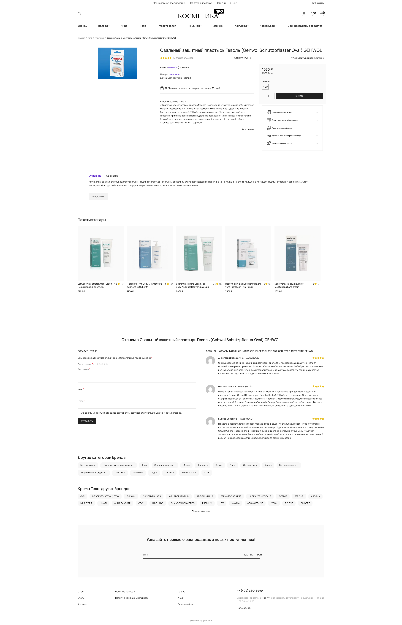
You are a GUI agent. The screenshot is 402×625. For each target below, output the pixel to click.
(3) (122, 284)
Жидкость (203, 464)
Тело (90, 38)
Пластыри (99, 38)
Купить (299, 95)
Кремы (218, 464)
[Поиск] (79, 14)
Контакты (82, 604)
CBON (141, 503)
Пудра (154, 472)
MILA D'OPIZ (86, 503)
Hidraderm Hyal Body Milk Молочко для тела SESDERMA (144, 285)
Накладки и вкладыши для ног (118, 464)
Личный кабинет (186, 604)
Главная (81, 38)
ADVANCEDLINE (255, 503)
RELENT (289, 503)
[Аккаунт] (304, 14)
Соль (206, 472)
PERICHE (299, 496)
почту (266, 597)
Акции (181, 597)
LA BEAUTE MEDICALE (260, 496)
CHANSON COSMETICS (183, 503)
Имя (81, 389)
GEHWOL (172, 67)
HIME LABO (157, 503)
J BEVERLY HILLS (205, 496)
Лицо (232, 464)
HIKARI (103, 503)
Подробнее (98, 196)
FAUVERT (305, 503)
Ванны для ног (189, 472)
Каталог (182, 591)
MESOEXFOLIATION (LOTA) (105, 496)
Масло (186, 464)
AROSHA (315, 496)
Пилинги (169, 472)
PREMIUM (207, 503)
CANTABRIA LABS (152, 496)
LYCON (274, 503)
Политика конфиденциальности (131, 597)
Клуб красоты (318, 3)
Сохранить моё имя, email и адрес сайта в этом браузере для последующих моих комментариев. (131, 412)
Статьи (81, 597)
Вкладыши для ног (288, 464)
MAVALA (235, 503)
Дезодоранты (250, 464)
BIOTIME (283, 496)
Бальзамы (138, 472)
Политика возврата (125, 591)
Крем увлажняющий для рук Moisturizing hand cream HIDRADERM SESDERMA (289, 286)
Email (81, 401)
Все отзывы (248, 129)
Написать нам (244, 607)
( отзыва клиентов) (183, 57)
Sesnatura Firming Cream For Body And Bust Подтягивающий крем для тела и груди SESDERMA (192, 288)
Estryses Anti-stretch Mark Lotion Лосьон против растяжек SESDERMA (95, 286)
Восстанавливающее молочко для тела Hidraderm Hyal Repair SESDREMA (243, 286)
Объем (265, 81)
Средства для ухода (164, 464)
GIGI (82, 496)
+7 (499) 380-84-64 (250, 591)
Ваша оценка (85, 364)
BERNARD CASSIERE (231, 496)
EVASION (131, 496)
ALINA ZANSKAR (122, 503)
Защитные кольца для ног (93, 472)
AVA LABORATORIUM (178, 496)
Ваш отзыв (84, 369)
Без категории (87, 464)
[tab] (95, 175)
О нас (81, 591)
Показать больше (201, 511)
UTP (222, 503)
